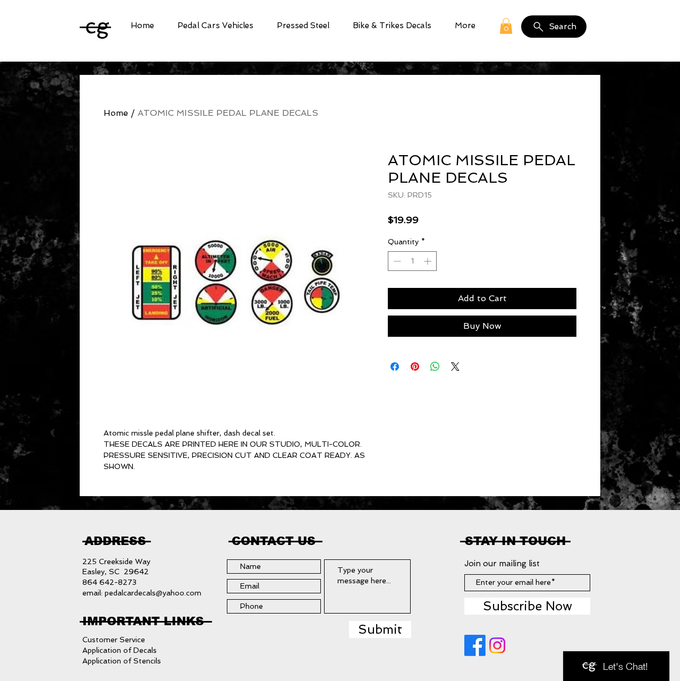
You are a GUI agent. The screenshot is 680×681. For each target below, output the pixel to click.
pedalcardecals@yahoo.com (153, 593)
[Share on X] (455, 366)
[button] (215, 25)
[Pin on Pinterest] (415, 366)
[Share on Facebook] (394, 366)
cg (97, 26)
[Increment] (428, 261)
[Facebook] (475, 645)
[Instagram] (497, 645)
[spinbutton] (412, 261)
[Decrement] (396, 261)
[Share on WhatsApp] (435, 366)
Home (116, 113)
